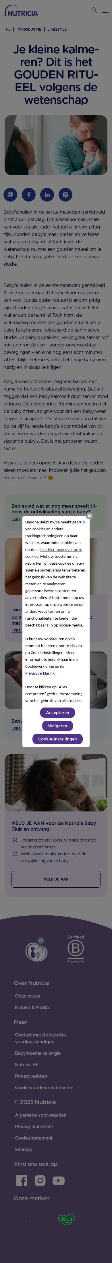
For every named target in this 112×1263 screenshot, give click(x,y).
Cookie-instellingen (57, 739)
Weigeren (57, 726)
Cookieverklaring (40, 667)
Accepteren (57, 712)
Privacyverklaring (40, 673)
